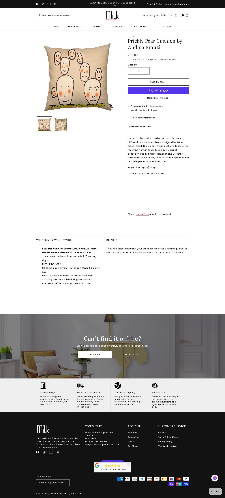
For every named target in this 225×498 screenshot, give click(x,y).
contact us (142, 214)
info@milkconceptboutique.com (102, 444)
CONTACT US (130, 354)
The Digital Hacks (71, 493)
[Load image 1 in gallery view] (44, 124)
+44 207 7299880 (98, 441)
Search (131, 441)
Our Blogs (133, 446)
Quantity (132, 64)
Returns (162, 432)
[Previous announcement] (83, 4)
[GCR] (97, 465)
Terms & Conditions (168, 437)
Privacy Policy (165, 441)
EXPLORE (95, 354)
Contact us (133, 437)
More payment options (158, 98)
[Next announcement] (142, 4)
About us (132, 432)
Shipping (147, 59)
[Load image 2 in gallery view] (61, 124)
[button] (55, 15)
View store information (144, 117)
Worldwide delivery (168, 446)
